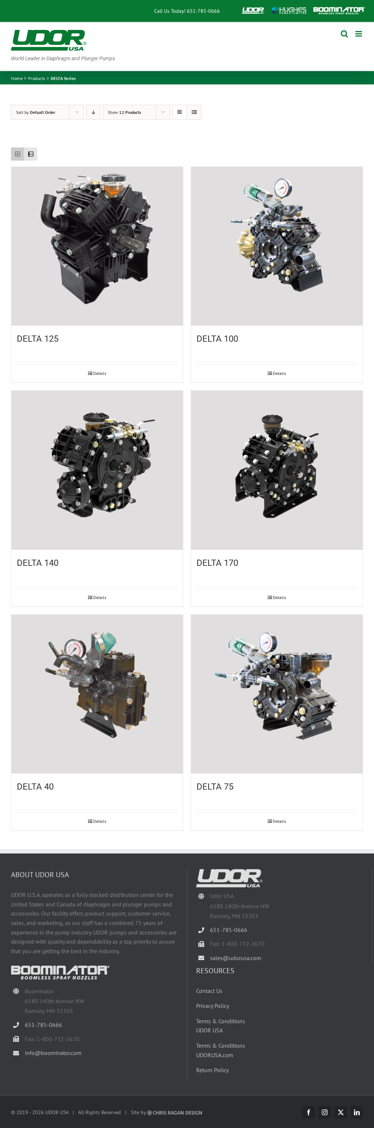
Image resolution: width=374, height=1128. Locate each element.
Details (99, 373)
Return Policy (212, 1070)
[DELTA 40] (97, 694)
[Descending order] (93, 112)
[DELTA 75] (277, 694)
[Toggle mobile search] (344, 34)
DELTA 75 (214, 787)
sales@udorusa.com (235, 958)
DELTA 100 (217, 339)
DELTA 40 (35, 787)
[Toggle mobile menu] (359, 34)
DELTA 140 (37, 563)
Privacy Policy (212, 1005)
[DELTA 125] (97, 246)
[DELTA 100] (277, 246)
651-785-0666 (203, 10)
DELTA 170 (217, 563)
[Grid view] (17, 154)
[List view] (30, 154)
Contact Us (209, 990)
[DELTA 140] (97, 470)
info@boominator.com (53, 1052)
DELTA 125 (37, 339)
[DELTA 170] (277, 470)
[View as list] (194, 112)
